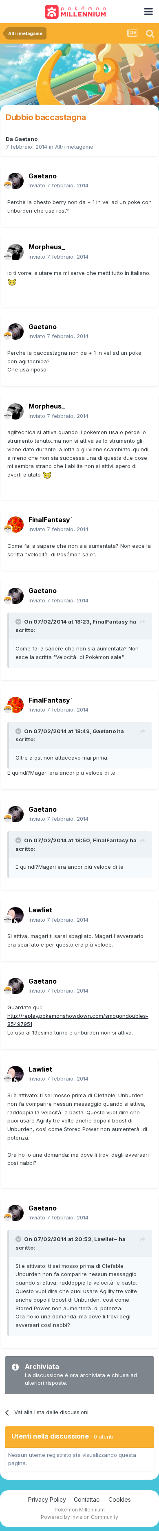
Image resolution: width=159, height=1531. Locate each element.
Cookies (119, 1499)
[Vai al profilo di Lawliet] (15, 915)
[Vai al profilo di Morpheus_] (15, 252)
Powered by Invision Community (79, 1517)
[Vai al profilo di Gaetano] (15, 181)
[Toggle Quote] (19, 621)
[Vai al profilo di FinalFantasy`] (15, 524)
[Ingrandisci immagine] (12, 281)
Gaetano (26, 139)
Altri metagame (74, 146)
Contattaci (87, 1499)
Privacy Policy (47, 1499)
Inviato (58, 185)
